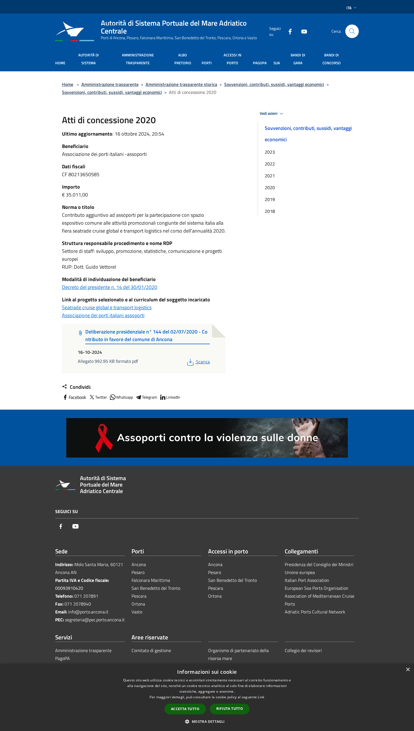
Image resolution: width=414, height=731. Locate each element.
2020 (270, 187)
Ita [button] (348, 8)
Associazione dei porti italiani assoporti (103, 315)
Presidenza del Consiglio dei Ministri (319, 564)
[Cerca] (352, 31)
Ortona (138, 603)
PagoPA (62, 658)
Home (67, 84)
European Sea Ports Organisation (316, 588)
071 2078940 (77, 603)
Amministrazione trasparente (110, 84)
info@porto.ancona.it (88, 611)
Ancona (139, 564)
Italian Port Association (307, 580)
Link (261, 697)
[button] (206, 721)
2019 (270, 199)
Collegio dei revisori (303, 650)
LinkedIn (173, 397)
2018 (270, 211)
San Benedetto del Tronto (156, 588)
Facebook (77, 397)
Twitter (101, 397)
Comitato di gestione (151, 650)
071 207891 (86, 596)
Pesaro (138, 572)
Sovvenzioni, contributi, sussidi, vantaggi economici (274, 84)
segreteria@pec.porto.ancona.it (95, 619)
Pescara (139, 596)
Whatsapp (124, 397)
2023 (270, 152)
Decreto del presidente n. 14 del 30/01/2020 (109, 287)
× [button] (408, 670)
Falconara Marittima (151, 580)
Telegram (149, 397)
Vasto (137, 611)
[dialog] (207, 697)
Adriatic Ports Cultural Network (315, 611)
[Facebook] (287, 31)
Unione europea (300, 572)
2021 (270, 175)
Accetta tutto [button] (185, 708)
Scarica (203, 361)
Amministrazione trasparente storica (181, 84)
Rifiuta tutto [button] (229, 708)
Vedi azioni (269, 113)
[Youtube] (302, 31)
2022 (270, 163)
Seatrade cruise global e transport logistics (107, 307)
